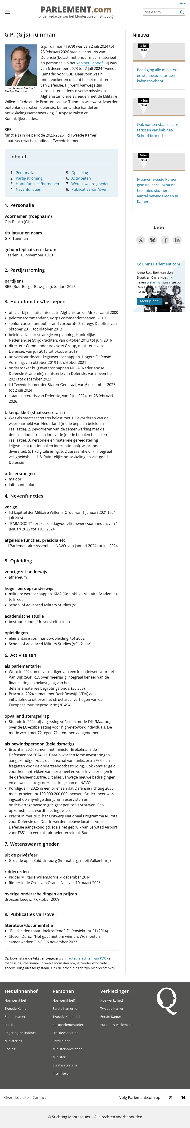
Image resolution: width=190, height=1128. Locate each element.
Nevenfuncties (28, 189)
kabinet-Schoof (89, 62)
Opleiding (79, 172)
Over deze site (16, 1097)
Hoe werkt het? (64, 1000)
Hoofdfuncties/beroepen (37, 183)
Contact (39, 1097)
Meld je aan (149, 301)
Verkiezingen (115, 991)
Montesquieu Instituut (92, 16)
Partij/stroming (29, 178)
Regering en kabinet (20, 1033)
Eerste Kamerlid (65, 1008)
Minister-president (67, 1049)
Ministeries (13, 1041)
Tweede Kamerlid (66, 1016)
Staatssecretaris (65, 1065)
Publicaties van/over (89, 189)
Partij (9, 1024)
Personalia (25, 172)
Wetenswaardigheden (90, 183)
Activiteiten (81, 178)
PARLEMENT (76, 10)
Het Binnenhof (21, 991)
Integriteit (60, 1073)
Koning (10, 1049)
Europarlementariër (68, 1024)
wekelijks (154, 282)
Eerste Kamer (15, 1016)
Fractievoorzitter (65, 1033)
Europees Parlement (116, 1024)
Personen (63, 991)
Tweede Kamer (16, 1008)
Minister (59, 1057)
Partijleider (61, 1041)
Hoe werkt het (15, 1000)
